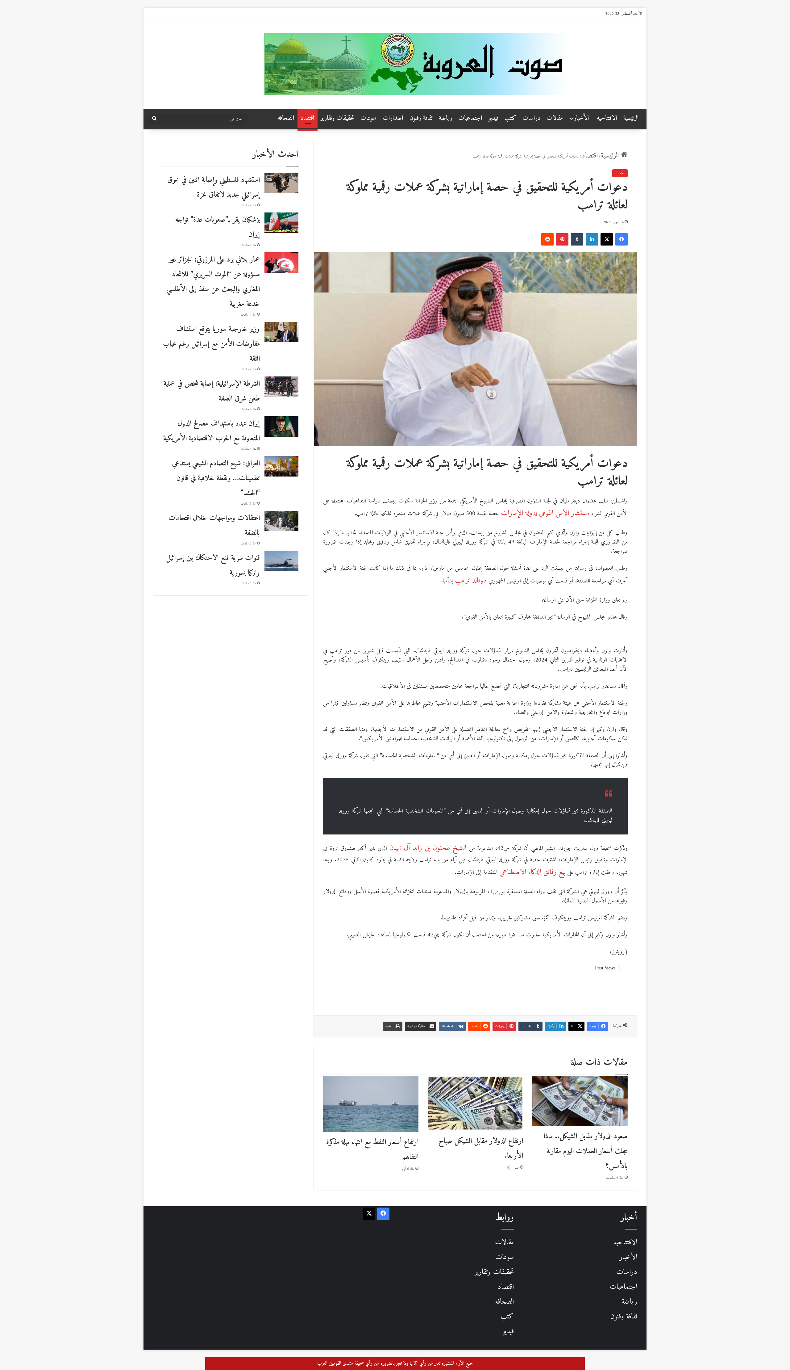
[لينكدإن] (592, 239)
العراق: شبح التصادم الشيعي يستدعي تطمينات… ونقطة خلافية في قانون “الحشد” (216, 478)
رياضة (445, 118)
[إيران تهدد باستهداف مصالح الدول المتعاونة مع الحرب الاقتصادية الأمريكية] (281, 426)
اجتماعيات (470, 118)
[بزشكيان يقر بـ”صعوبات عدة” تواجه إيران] (281, 222)
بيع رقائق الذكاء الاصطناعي (532, 872)
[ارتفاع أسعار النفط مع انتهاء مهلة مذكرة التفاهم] (370, 1104)
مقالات (555, 118)
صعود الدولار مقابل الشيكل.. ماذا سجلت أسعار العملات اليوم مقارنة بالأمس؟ (585, 1151)
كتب (510, 118)
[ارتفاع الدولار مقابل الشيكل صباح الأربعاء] (475, 1103)
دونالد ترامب (471, 580)
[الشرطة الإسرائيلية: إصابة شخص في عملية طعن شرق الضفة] (281, 386)
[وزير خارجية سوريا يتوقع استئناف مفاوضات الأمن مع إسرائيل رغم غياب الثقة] (281, 332)
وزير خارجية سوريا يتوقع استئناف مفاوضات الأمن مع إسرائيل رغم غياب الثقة (211, 344)
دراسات (531, 118)
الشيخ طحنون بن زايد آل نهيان (429, 848)
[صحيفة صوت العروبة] (453, 64)
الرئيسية (631, 118)
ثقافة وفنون (421, 118)
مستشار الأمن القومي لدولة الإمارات (545, 513)
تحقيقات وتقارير (337, 118)
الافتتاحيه (607, 118)
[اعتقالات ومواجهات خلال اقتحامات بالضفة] (281, 521)
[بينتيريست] (562, 239)
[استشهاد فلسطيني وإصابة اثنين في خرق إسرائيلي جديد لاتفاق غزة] (281, 183)
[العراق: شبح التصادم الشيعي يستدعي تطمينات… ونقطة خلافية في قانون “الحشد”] (281, 466)
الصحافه (286, 118)
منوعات (368, 118)
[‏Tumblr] (577, 239)
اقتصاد (307, 118)
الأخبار (581, 118)
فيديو (493, 118)
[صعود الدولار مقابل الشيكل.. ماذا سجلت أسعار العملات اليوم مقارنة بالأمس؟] (580, 1101)
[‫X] (607, 239)
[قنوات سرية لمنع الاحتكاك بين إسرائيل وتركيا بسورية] (281, 561)
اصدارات (393, 118)
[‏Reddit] (547, 239)
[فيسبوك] (621, 239)
